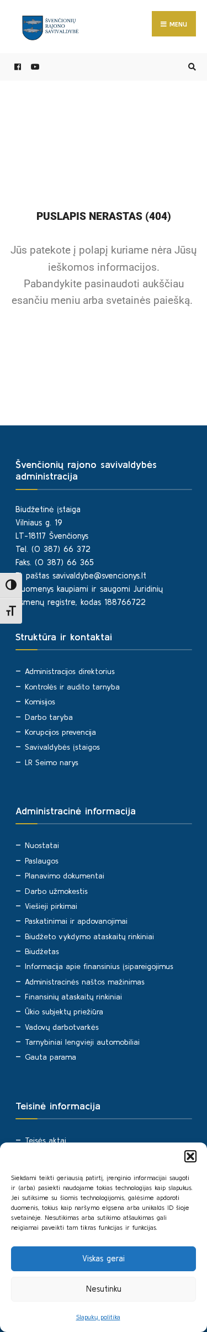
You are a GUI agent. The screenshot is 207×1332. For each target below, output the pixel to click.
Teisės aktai (45, 1140)
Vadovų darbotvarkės (62, 1027)
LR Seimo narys (51, 762)
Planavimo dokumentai (64, 875)
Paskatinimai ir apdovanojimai (76, 921)
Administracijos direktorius (70, 671)
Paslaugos (42, 860)
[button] (190, 1156)
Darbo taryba (49, 717)
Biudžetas (42, 951)
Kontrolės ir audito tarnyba (72, 686)
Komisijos (40, 701)
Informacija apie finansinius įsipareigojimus (99, 966)
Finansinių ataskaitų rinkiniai (73, 996)
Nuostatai (42, 845)
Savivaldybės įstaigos (62, 747)
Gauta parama (50, 1056)
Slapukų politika (98, 1316)
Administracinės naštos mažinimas (85, 981)
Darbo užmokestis (56, 891)
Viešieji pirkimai (51, 906)
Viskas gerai (103, 1258)
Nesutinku (103, 1288)
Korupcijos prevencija (60, 732)
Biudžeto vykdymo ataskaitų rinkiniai (89, 936)
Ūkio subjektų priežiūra (64, 1011)
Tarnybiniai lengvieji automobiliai (82, 1042)
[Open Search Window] (190, 67)
